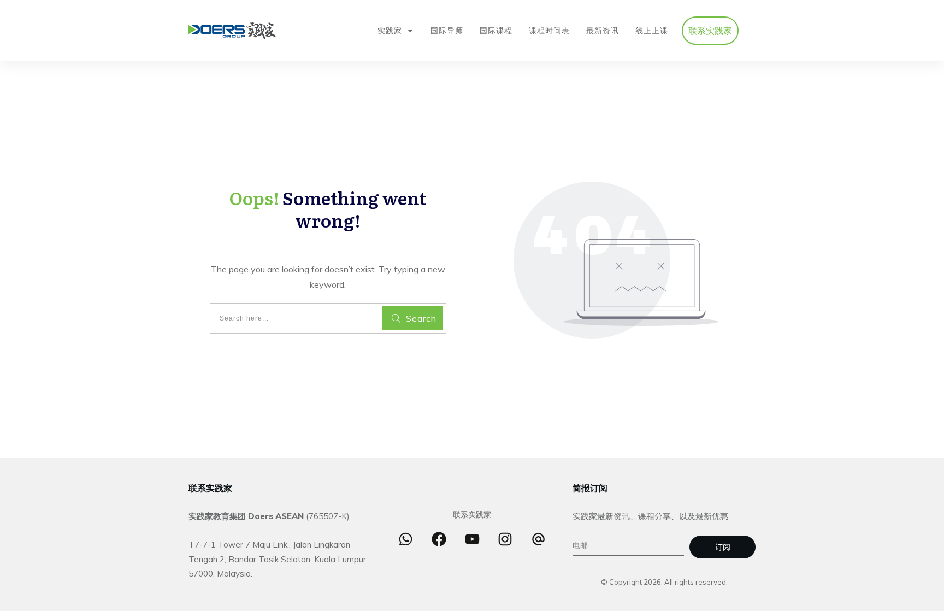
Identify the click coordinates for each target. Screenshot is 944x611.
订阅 (722, 547)
